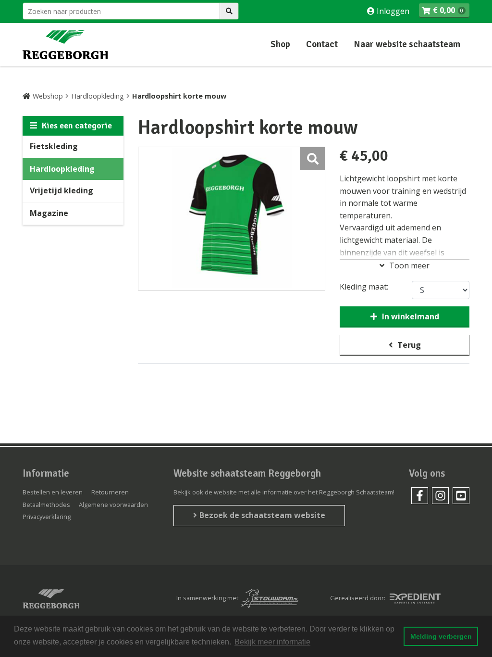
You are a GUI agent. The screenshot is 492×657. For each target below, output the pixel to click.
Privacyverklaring (47, 516)
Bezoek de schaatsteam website (262, 515)
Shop (280, 44)
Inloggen (392, 11)
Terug (409, 345)
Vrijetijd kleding (61, 190)
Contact (322, 44)
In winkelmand (410, 316)
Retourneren (110, 492)
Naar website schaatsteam (407, 44)
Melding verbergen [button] (441, 636)
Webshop (48, 96)
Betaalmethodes (46, 504)
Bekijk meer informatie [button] (272, 642)
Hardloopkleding (97, 96)
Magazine (49, 213)
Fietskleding (54, 146)
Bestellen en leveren (53, 492)
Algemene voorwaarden (113, 504)
